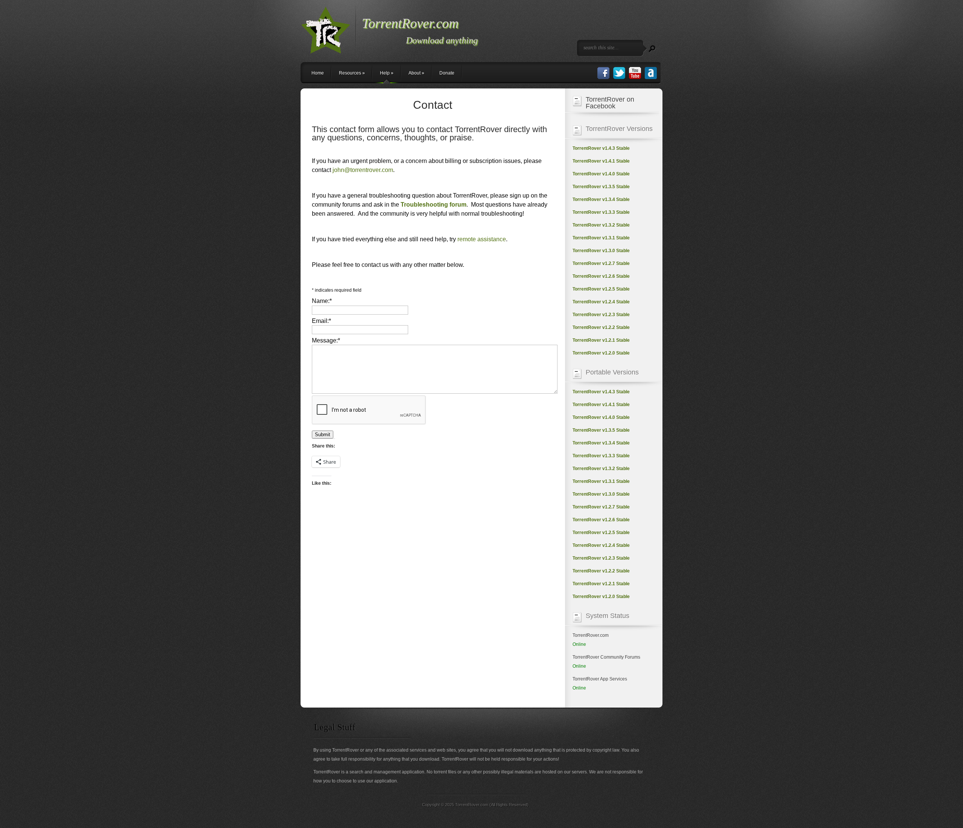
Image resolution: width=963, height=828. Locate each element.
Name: (322, 301)
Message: (326, 340)
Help (386, 73)
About (416, 73)
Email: (321, 321)
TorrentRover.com (591, 635)
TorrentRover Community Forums (606, 657)
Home (317, 73)
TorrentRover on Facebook (610, 103)
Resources (352, 73)
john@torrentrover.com (363, 170)
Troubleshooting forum (433, 204)
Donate (446, 73)
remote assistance (481, 239)
